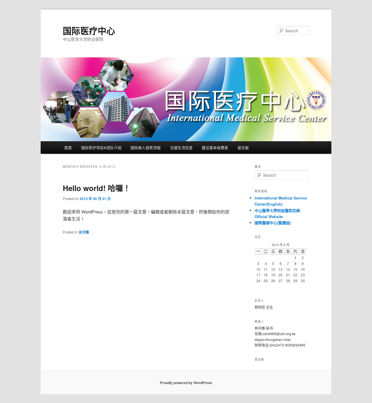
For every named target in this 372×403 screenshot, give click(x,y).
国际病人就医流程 (145, 147)
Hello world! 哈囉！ (96, 188)
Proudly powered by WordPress (186, 382)
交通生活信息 (181, 147)
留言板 (243, 147)
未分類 (83, 232)
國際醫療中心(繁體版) (273, 222)
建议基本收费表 (215, 147)
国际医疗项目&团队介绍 (101, 147)
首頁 (68, 147)
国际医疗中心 (89, 30)
